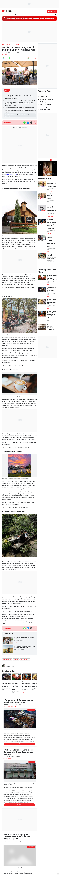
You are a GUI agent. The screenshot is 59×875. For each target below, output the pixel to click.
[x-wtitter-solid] (31, 122)
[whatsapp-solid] (24, 122)
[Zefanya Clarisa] (3, 665)
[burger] (56, 14)
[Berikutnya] (37, 680)
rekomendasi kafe (11, 174)
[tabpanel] (19, 106)
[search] (45, 11)
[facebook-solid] (28, 122)
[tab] (7, 90)
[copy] (35, 122)
